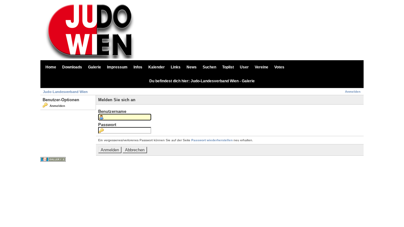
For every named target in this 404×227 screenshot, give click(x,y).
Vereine (261, 67)
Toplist (228, 67)
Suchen (209, 67)
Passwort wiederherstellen (212, 140)
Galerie (94, 67)
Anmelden (352, 91)
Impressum (117, 67)
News (192, 67)
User (244, 67)
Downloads (72, 67)
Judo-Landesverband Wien (65, 92)
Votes (279, 67)
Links (176, 67)
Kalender (156, 67)
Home (50, 67)
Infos (138, 67)
